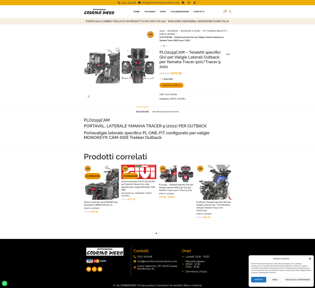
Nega (275, 280)
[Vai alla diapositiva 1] (156, 233)
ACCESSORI (172, 31)
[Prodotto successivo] (166, 45)
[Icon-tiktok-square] (99, 269)
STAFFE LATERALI (167, 34)
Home (162, 31)
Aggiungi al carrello (171, 85)
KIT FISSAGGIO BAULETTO (214, 31)
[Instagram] (94, 269)
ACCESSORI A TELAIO (190, 31)
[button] (310, 258)
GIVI (228, 54)
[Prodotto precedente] (160, 45)
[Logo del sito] (99, 11)
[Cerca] (230, 11)
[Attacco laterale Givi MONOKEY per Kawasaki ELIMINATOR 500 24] (101, 182)
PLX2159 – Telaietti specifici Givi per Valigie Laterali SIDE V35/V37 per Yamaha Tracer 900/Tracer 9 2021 (176, 187)
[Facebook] (88, 269)
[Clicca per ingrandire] (89, 96)
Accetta (259, 280)
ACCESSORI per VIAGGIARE (132, 193)
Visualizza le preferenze (297, 280)
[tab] (142, 110)
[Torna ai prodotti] (163, 45)
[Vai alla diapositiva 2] (158, 233)
